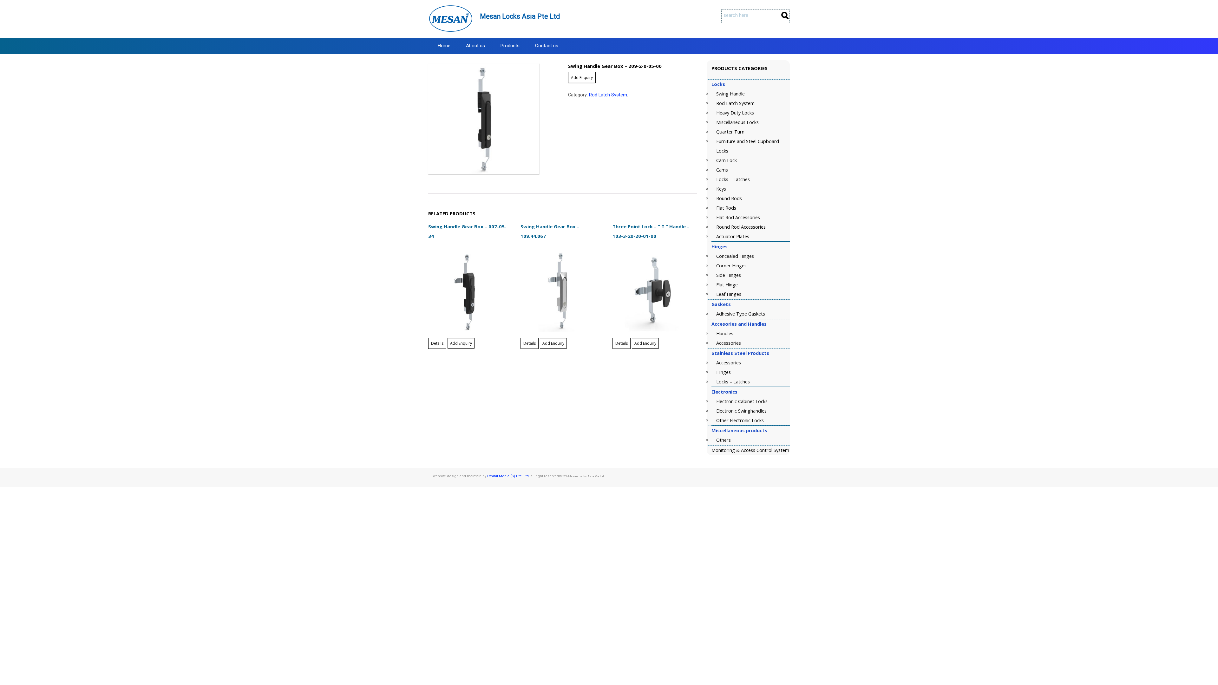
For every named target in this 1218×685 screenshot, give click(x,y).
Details (437, 343)
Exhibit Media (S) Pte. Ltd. (508, 476)
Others (723, 440)
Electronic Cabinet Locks (742, 401)
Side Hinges (728, 275)
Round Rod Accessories (741, 227)
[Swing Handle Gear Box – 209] (492, 118)
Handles (724, 333)
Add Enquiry (582, 77)
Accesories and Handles (739, 324)
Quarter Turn (730, 132)
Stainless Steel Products (740, 353)
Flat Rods (726, 208)
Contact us (546, 46)
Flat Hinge (727, 285)
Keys (721, 189)
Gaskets (721, 304)
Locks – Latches (733, 179)
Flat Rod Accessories (738, 217)
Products (510, 46)
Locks (718, 84)
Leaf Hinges (728, 294)
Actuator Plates (732, 236)
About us (475, 46)
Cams (722, 170)
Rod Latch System (608, 95)
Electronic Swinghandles (741, 411)
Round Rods (729, 198)
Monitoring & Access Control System (750, 450)
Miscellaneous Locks (737, 122)
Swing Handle (730, 94)
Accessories (728, 343)
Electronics (724, 392)
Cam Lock (726, 160)
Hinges (719, 247)
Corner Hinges (731, 266)
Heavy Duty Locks (735, 113)
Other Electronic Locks (740, 420)
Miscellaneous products (739, 430)
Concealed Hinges (735, 256)
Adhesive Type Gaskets (740, 314)
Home (444, 46)
